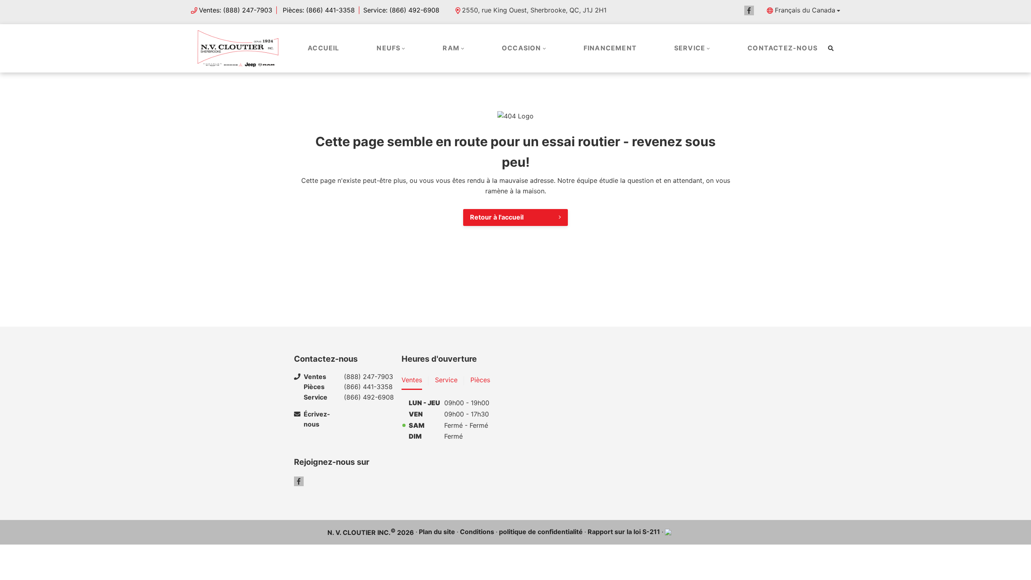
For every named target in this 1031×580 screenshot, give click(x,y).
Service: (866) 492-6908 (401, 10)
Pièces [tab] (480, 380)
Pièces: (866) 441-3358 (318, 10)
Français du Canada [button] (805, 10)
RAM (451, 48)
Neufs (388, 48)
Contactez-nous (782, 48)
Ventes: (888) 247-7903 (235, 10)
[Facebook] (749, 10)
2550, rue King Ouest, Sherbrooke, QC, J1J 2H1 (534, 10)
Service (689, 48)
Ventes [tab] (412, 380)
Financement (610, 48)
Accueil (323, 48)
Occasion (521, 48)
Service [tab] (446, 380)
